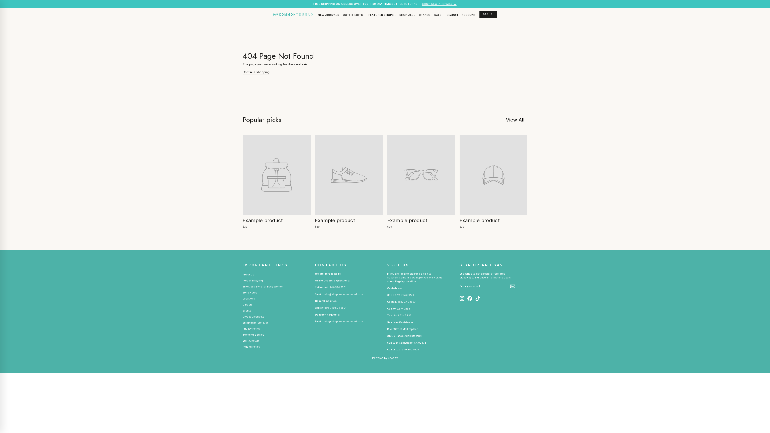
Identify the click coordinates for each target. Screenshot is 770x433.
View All (515, 120)
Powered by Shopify (385, 357)
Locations (249, 298)
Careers (248, 304)
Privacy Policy (251, 328)
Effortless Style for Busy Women (263, 286)
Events (247, 310)
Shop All (406, 14)
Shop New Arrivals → (439, 3)
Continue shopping (256, 72)
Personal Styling (253, 280)
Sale (438, 14)
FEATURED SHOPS (381, 14)
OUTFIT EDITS (353, 14)
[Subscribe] (512, 286)
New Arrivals (328, 14)
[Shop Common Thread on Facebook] (469, 298)
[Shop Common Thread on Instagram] (462, 298)
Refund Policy (251, 346)
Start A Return (251, 340)
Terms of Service (253, 334)
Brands (425, 14)
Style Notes (250, 292)
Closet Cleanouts (253, 316)
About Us (248, 274)
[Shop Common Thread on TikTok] (477, 298)
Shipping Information (256, 322)
